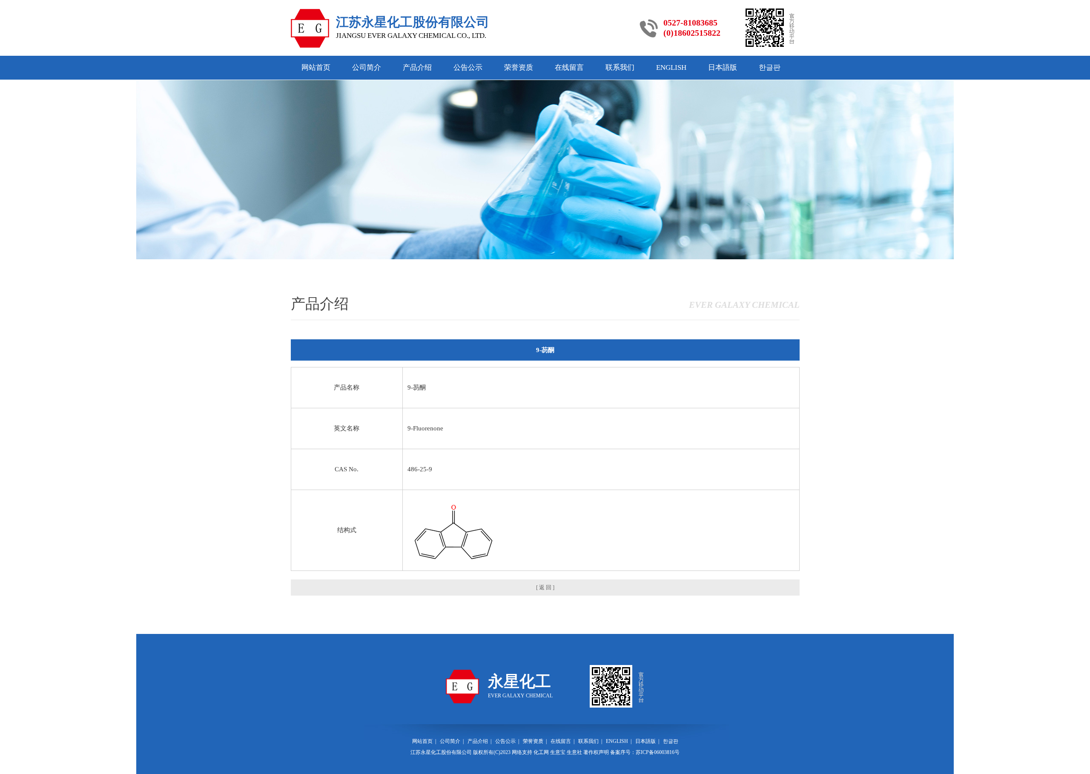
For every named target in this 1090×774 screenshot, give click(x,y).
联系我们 (619, 67)
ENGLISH (671, 67)
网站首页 (315, 67)
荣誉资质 (518, 67)
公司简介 (366, 67)
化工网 (541, 752)
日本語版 (722, 67)
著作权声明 (596, 752)
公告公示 (467, 67)
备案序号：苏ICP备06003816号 (645, 752)
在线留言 (569, 67)
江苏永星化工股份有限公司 (441, 752)
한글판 (769, 67)
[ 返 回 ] (545, 587)
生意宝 (557, 752)
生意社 (574, 752)
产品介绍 (417, 67)
